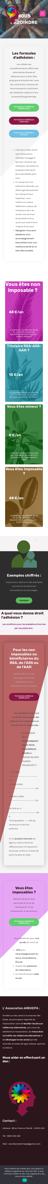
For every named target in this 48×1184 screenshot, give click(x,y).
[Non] (45, 1174)
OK (24, 1180)
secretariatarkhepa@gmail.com (25, 1144)
